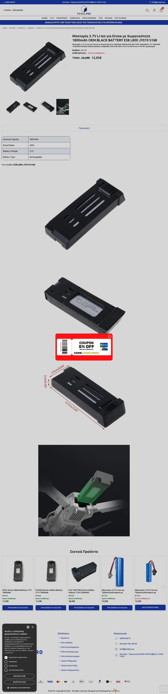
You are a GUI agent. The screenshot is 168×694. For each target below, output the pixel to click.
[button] (19, 687)
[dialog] (19, 658)
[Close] (109, 336)
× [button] (32, 627)
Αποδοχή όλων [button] (19, 676)
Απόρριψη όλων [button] (19, 682)
